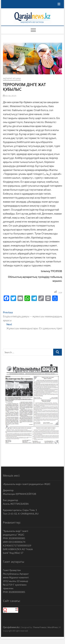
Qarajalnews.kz (11, 627)
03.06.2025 (10, 95)
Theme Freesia (39, 627)
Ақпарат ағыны (12, 78)
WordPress (52, 627)
